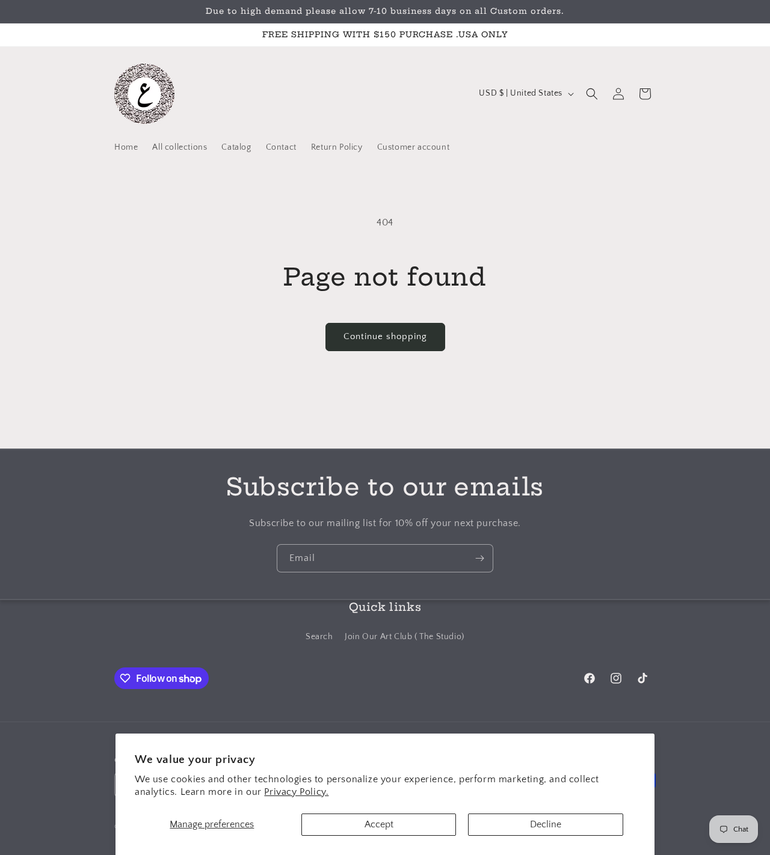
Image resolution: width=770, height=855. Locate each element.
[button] (592, 94)
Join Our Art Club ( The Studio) (404, 636)
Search (319, 636)
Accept (379, 824)
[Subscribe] (479, 558)
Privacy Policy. (296, 791)
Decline (545, 824)
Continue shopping (385, 336)
